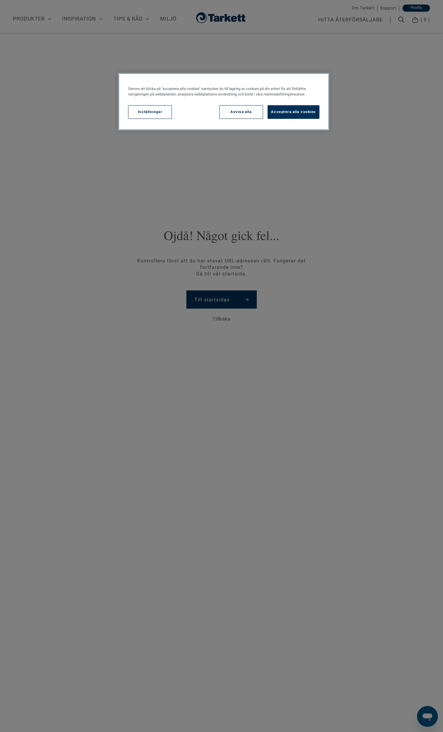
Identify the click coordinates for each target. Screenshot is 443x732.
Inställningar (150, 112)
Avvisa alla (241, 112)
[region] (223, 101)
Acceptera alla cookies (293, 112)
